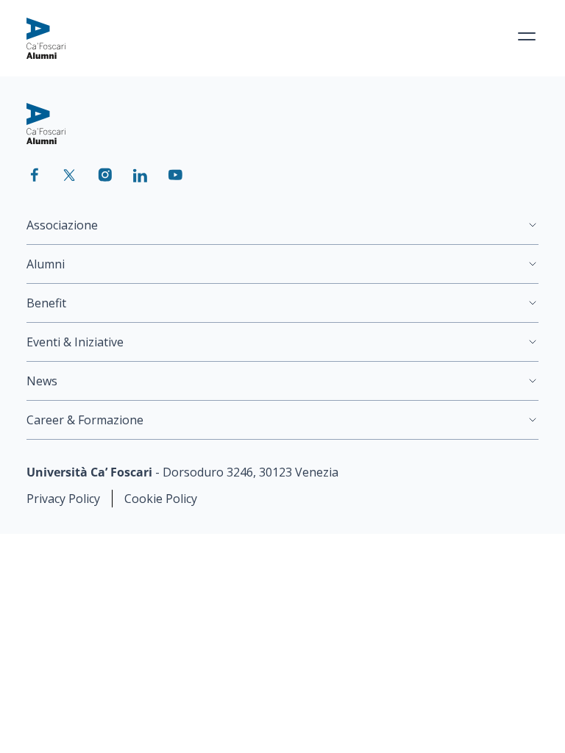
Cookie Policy (160, 498)
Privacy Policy (63, 498)
